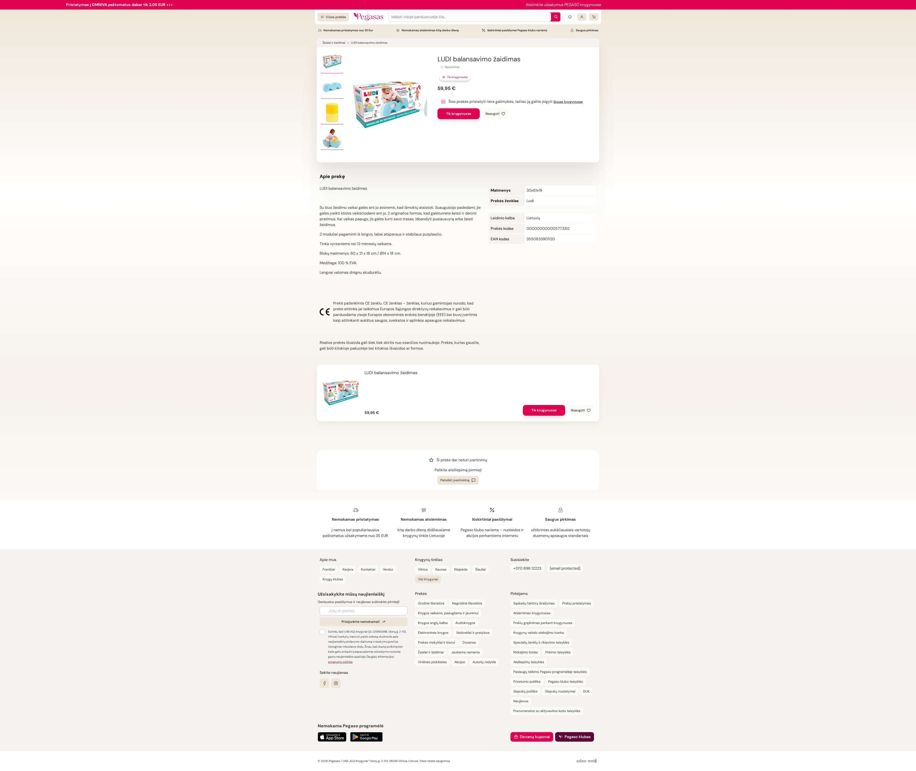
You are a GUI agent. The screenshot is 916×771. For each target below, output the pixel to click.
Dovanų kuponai (535, 736)
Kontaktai (368, 569)
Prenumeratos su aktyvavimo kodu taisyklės (546, 711)
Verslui (388, 569)
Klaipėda (461, 569)
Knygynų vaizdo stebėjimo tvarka (538, 632)
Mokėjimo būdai (525, 652)
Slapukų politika (525, 691)
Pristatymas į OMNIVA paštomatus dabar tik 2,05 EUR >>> (119, 4)
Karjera (348, 569)
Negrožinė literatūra (467, 603)
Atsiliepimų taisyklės (528, 662)
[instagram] (336, 683)
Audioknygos (465, 623)
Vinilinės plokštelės (432, 662)
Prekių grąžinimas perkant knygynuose (542, 623)
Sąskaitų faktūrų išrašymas (534, 603)
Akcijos (459, 662)
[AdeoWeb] (587, 761)
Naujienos (520, 701)
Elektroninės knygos (433, 632)
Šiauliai (480, 569)
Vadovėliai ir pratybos (472, 632)
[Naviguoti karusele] (420, 105)
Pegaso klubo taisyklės (565, 681)
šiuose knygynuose (568, 102)
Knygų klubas (333, 579)
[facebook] (324, 683)
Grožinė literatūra (431, 603)
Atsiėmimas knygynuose (531, 613)
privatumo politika (340, 662)
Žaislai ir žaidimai (334, 43)
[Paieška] (555, 17)
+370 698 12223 (527, 568)
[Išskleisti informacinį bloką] (569, 17)
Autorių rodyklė (484, 662)
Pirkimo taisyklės (558, 652)
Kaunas (441, 569)
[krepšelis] (593, 17)
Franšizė (329, 569)
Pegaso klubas (578, 736)
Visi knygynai (428, 579)
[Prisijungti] (581, 17)
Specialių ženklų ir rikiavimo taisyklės (541, 642)
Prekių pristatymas (576, 603)
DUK (586, 691)
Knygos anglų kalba (433, 623)
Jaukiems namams (465, 652)
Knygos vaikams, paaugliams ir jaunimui (448, 613)
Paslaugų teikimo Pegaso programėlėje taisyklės (550, 672)
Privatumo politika (527, 681)
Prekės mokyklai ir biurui (436, 642)
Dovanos (469, 642)
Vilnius (423, 569)
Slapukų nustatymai (560, 691)
